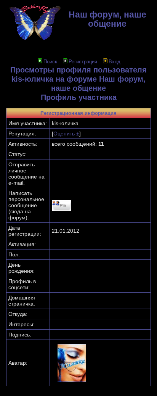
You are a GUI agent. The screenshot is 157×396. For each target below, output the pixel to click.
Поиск (50, 61)
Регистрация (83, 61)
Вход (114, 61)
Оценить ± (66, 133)
